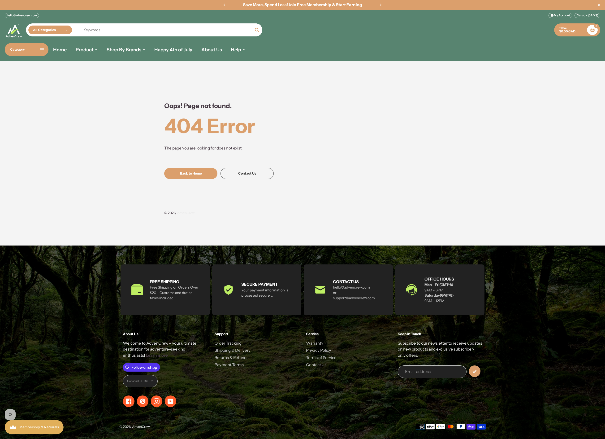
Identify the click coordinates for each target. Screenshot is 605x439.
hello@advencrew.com (22, 15)
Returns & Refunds (231, 357)
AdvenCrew (186, 213)
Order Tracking (228, 343)
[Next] (380, 5)
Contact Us (316, 364)
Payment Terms (229, 364)
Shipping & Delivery (233, 350)
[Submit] (474, 371)
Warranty (314, 343)
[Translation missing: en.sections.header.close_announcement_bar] (599, 5)
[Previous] (224, 5)
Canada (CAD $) (587, 15)
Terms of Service (321, 357)
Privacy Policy (318, 350)
